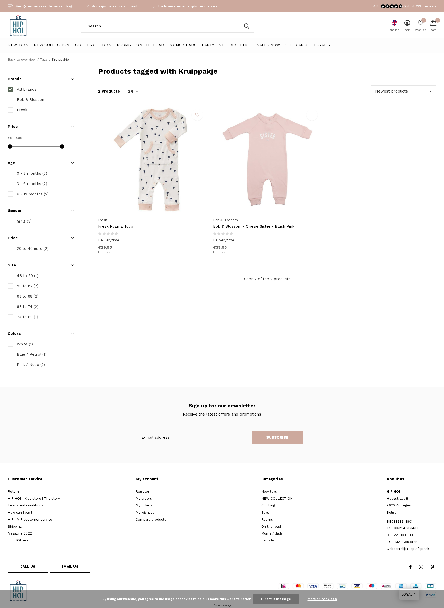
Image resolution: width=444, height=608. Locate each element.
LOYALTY (322, 45)
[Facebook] (410, 567)
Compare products (151, 519)
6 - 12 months (33, 194)
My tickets (144, 505)
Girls (24, 221)
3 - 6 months (32, 183)
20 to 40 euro (32, 248)
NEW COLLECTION (51, 45)
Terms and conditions (25, 505)
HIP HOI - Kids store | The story (34, 498)
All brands (26, 89)
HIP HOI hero (18, 540)
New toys (18, 45)
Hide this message (276, 599)
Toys (106, 45)
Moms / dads (183, 45)
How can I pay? (20, 512)
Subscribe (277, 437)
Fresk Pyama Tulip (115, 226)
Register (142, 491)
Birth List (240, 45)
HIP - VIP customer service (30, 519)
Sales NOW (268, 45)
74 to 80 (27, 317)
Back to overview (22, 59)
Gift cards (297, 45)
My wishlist (145, 512)
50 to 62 (27, 286)
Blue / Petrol (32, 354)
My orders (144, 498)
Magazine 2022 (20, 533)
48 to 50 (27, 275)
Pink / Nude (31, 364)
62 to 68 (27, 296)
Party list (213, 45)
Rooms (124, 45)
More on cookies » (322, 599)
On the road (150, 45)
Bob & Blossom (31, 99)
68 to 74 (27, 306)
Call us (27, 566)
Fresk (22, 110)
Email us (69, 566)
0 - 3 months (32, 173)
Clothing (85, 45)
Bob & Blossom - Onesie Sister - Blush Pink (253, 226)
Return (13, 491)
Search (246, 26)
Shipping (15, 526)
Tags (44, 59)
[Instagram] (421, 567)
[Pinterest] (432, 567)
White (25, 344)
